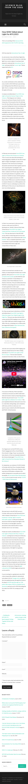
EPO (4, 605)
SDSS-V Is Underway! (7, 750)
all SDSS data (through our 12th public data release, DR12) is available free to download (13, 584)
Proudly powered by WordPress (12, 777)
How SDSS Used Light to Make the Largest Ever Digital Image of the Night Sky (13, 315)
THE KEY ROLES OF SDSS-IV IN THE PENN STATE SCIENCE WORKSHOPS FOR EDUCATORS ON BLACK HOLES (13, 725)
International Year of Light (18, 53)
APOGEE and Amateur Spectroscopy (11, 754)
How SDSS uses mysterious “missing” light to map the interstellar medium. (13, 517)
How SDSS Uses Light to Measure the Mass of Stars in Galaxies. (13, 533)
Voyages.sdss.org (16, 578)
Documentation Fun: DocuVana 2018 (11, 744)
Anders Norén (6, 781)
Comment (5, 641)
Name (4, 662)
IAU (12, 67)
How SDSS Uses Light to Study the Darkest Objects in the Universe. (13, 96)
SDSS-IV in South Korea (8, 739)
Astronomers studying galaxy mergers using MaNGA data (20, 617)
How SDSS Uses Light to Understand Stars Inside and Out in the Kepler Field (13, 231)
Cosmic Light (17, 65)
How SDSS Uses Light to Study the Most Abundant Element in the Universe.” (13, 459)
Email (4, 669)
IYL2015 (7, 600)
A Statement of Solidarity (8, 698)
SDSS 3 (14, 36)
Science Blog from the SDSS (14, 6)
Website (4, 673)
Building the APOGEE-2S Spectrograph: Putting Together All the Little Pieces (7, 619)
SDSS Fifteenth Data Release (9, 717)
